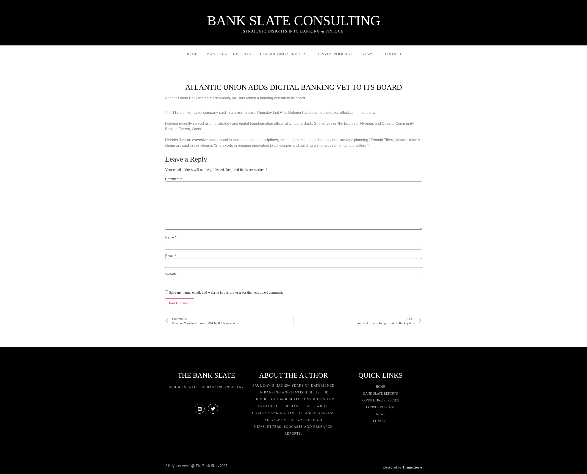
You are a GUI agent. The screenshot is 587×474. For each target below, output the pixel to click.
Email (170, 256)
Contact (392, 54)
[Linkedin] (200, 409)
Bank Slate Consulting (293, 20)
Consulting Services (283, 54)
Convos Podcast (334, 54)
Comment (173, 179)
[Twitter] (213, 409)
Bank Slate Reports (229, 54)
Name (171, 237)
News (367, 54)
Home (191, 54)
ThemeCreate (412, 467)
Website (171, 274)
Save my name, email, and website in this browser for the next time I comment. (226, 292)
